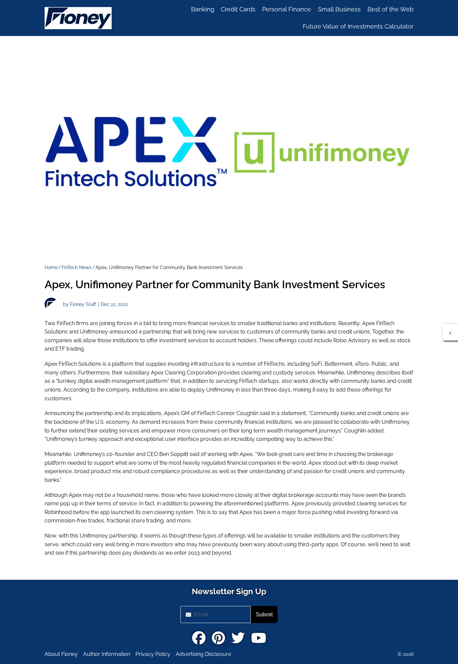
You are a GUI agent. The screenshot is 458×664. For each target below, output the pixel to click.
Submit (264, 614)
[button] (450, 332)
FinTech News (77, 267)
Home (51, 267)
